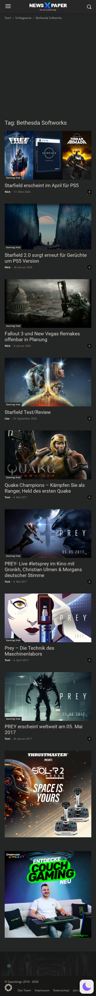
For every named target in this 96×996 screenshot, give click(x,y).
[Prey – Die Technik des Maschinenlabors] (48, 618)
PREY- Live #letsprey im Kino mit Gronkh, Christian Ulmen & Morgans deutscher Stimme (43, 569)
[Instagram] (9, 966)
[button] (87, 987)
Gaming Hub (13, 177)
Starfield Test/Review (28, 412)
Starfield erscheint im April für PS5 (42, 185)
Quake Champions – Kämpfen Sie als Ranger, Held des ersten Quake (45, 488)
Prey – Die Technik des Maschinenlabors (29, 651)
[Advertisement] (48, 71)
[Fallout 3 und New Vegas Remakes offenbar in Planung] (48, 303)
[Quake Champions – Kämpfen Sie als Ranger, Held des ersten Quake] (48, 454)
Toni (7, 497)
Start (8, 18)
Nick (7, 191)
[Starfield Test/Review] (48, 382)
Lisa (7, 418)
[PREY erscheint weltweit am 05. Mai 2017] (48, 696)
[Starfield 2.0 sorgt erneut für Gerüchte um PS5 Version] (48, 226)
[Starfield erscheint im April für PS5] (48, 155)
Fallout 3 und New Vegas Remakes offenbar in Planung (42, 336)
